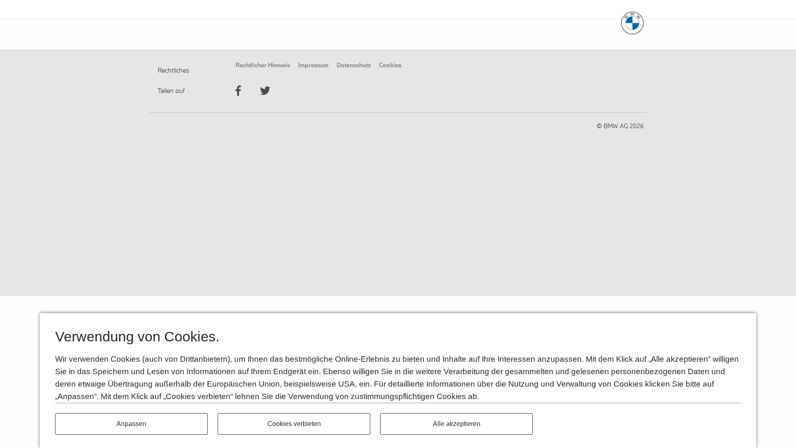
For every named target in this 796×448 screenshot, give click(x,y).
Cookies (390, 65)
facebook (238, 90)
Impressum (313, 65)
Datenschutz (354, 65)
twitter (265, 90)
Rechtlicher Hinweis (262, 65)
